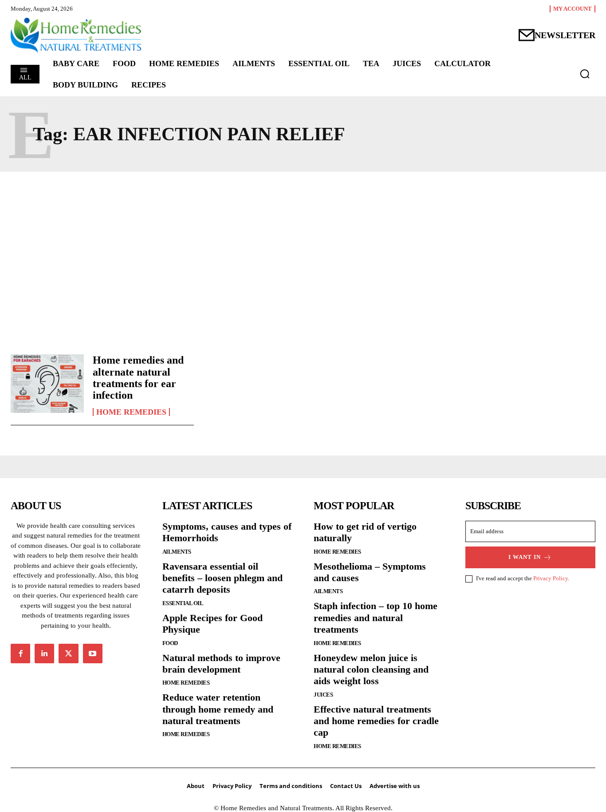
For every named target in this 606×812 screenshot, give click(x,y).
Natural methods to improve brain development (221, 663)
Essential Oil (183, 603)
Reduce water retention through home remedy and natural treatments (217, 709)
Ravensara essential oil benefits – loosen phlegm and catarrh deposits (222, 578)
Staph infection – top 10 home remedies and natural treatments (375, 617)
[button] (584, 73)
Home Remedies (131, 412)
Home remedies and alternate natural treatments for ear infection (138, 377)
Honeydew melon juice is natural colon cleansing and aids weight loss (371, 669)
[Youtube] (92, 653)
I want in (524, 557)
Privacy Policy (550, 578)
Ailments (176, 551)
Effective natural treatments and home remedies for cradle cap (376, 721)
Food (170, 643)
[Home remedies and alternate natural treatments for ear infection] (47, 383)
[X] (68, 653)
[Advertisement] (303, 260)
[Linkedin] (44, 653)
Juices (323, 694)
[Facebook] (20, 653)
